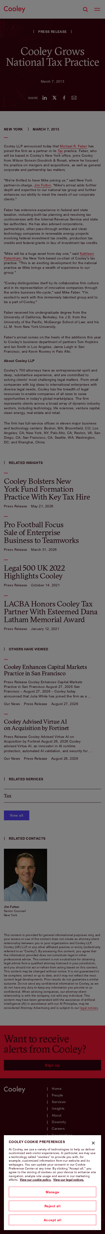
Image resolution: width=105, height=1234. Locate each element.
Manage (52, 1192)
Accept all (52, 1220)
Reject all (52, 1206)
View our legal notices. (68, 1180)
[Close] (93, 1143)
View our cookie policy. (35, 1180)
